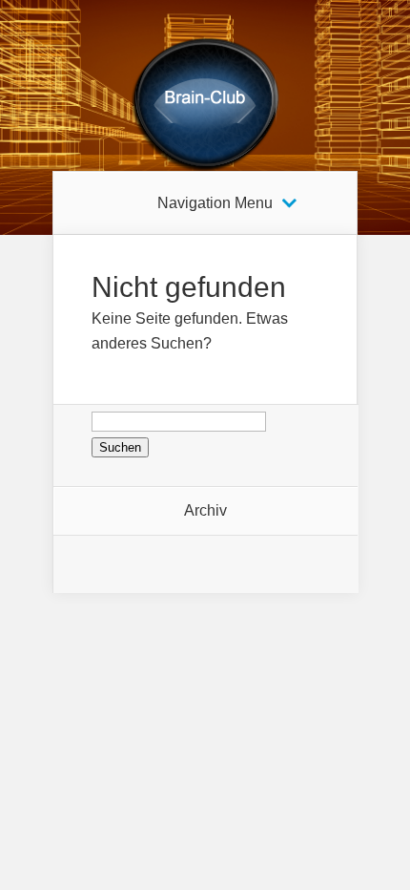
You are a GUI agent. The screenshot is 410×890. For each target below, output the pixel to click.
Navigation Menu (215, 203)
